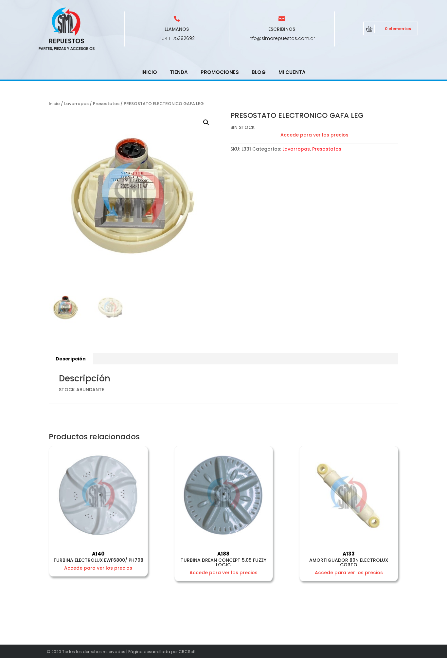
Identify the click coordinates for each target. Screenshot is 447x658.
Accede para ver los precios (314, 135)
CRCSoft (187, 651)
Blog (259, 72)
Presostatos (106, 104)
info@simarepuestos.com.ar (281, 38)
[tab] (70, 358)
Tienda (179, 72)
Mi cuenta (292, 72)
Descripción (71, 359)
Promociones (220, 72)
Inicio (149, 72)
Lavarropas (76, 104)
